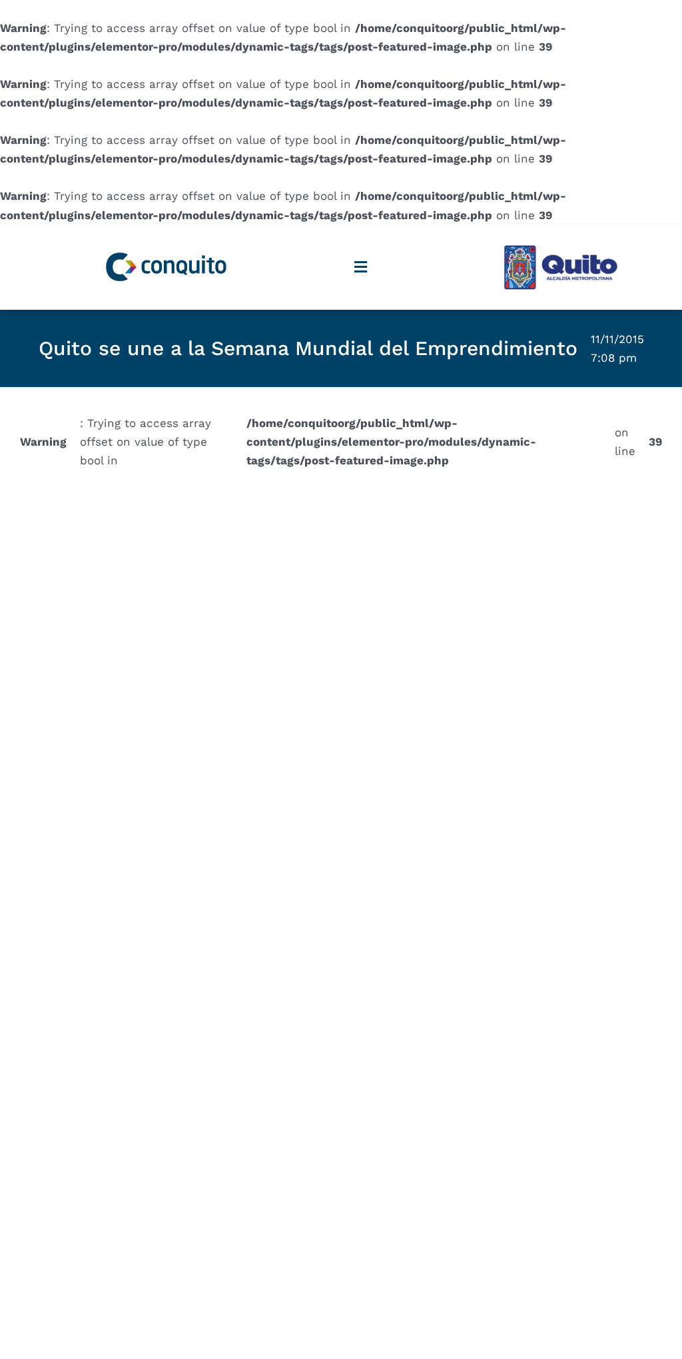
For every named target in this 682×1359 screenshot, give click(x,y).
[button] (360, 266)
